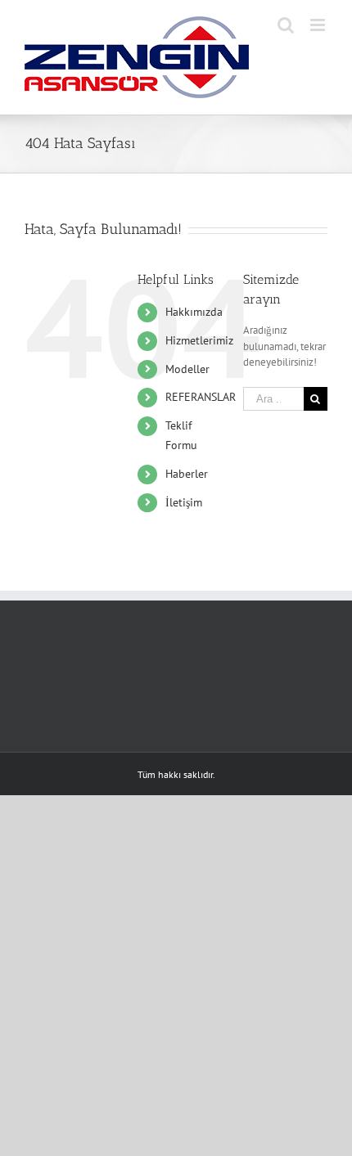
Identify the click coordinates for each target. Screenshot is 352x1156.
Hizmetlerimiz (199, 340)
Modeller (187, 369)
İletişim (183, 502)
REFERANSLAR (200, 396)
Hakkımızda (194, 311)
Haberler (186, 473)
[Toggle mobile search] (286, 25)
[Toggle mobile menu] (318, 25)
